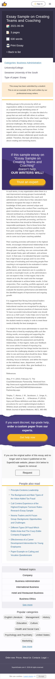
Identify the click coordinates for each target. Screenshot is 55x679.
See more (27, 605)
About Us (27, 658)
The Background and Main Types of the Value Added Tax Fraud (27, 497)
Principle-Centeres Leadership (24, 490)
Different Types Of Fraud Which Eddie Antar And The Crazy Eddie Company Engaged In (26, 531)
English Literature (13, 617)
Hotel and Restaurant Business (27, 593)
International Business (27, 587)
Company (27, 575)
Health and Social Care (27, 629)
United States (43, 635)
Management (32, 617)
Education (22, 623)
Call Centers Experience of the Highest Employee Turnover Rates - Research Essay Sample (27, 507)
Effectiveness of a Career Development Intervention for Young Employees (27, 543)
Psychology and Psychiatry (18, 635)
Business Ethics (27, 599)
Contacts (36, 658)
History (46, 617)
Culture (34, 623)
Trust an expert (27, 182)
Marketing (27, 641)
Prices (19, 658)
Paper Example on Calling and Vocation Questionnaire (25, 553)
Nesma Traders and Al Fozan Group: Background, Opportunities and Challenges (26, 519)
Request (27, 472)
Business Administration (29, 63)
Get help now (27, 437)
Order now (10, 658)
